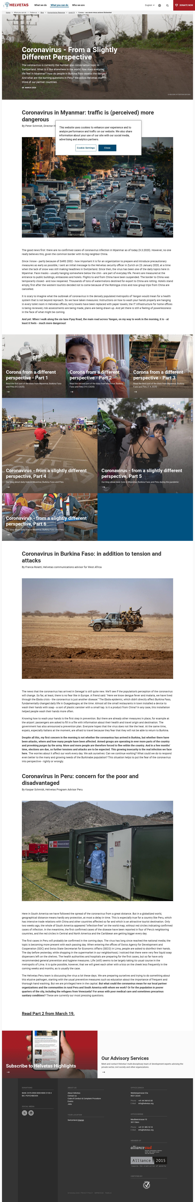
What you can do (59, 5)
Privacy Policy (87, 1193)
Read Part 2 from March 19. (48, 1013)
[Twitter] (24, 1113)
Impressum (99, 1193)
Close (107, 148)
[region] (98, 137)
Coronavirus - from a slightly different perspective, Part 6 (46, 521)
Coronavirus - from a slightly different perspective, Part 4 (46, 473)
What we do (40, 5)
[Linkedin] (31, 1113)
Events (70, 1101)
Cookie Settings (86, 148)
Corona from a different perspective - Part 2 (95, 375)
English (149, 5)
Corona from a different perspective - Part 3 (158, 375)
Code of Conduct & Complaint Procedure (84, 1098)
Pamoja (108, 1193)
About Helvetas (74, 1093)
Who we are (78, 5)
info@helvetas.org (145, 1103)
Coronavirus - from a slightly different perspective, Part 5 (141, 473)
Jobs (70, 1104)
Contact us (72, 1095)
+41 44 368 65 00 (145, 1100)
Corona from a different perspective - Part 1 (31, 375)
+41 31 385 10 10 (145, 1127)
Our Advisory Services (125, 1058)
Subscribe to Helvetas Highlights (41, 1066)
